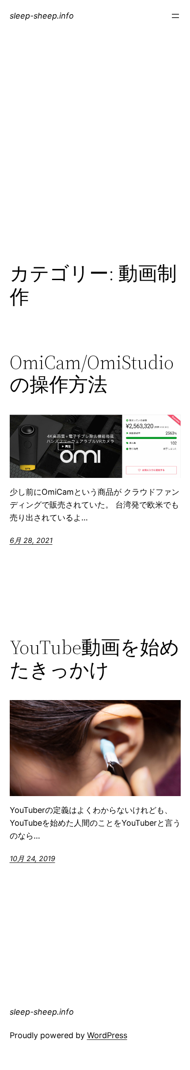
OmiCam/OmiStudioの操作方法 (92, 373)
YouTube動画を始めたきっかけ (94, 658)
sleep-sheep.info (42, 15)
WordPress (107, 1035)
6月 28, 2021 (31, 540)
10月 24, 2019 (32, 858)
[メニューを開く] (175, 16)
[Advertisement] (95, 156)
